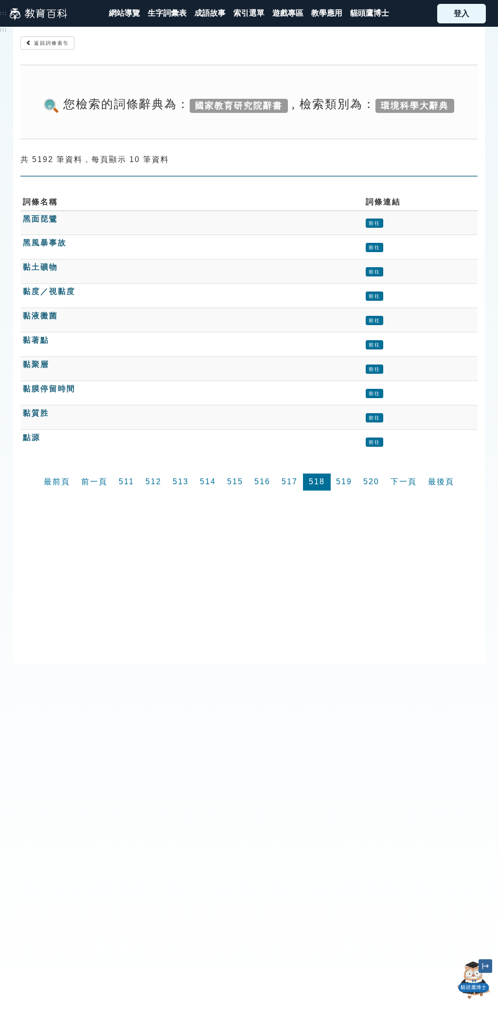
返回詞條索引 (50, 43)
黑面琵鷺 (40, 219)
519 (344, 481)
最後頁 (441, 481)
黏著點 (36, 340)
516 (262, 481)
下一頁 (404, 481)
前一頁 (94, 481)
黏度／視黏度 (49, 291)
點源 (31, 437)
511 (126, 481)
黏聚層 (36, 364)
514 (208, 481)
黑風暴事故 (45, 242)
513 (181, 481)
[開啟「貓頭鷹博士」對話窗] (474, 980)
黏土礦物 (40, 267)
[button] (249, 13)
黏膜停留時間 (49, 388)
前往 (374, 223)
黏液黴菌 (40, 315)
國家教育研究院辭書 (239, 105)
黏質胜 (36, 413)
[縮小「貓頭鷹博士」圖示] (485, 966)
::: (3, 13)
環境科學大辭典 (415, 105)
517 (290, 481)
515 (235, 481)
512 (153, 481)
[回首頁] (38, 13)
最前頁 (57, 481)
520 (371, 481)
